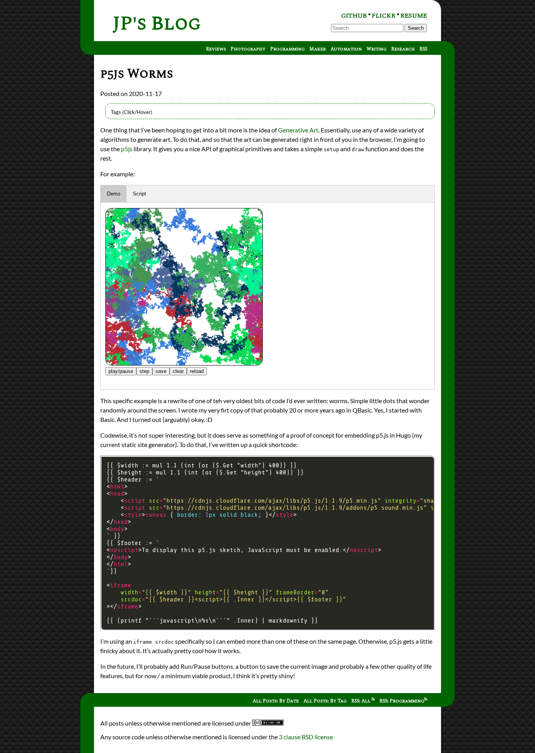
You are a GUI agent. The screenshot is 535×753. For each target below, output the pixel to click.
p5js (126, 148)
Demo (113, 194)
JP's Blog (157, 23)
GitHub (354, 15)
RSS (423, 49)
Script (139, 194)
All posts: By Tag (325, 701)
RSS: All (361, 701)
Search (416, 28)
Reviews (216, 49)
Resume (413, 15)
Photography (248, 49)
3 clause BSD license (306, 736)
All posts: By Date (276, 701)
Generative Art (298, 130)
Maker (317, 49)
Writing (377, 49)
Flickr (384, 15)
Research (403, 49)
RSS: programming (402, 701)
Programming (287, 49)
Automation (346, 49)
